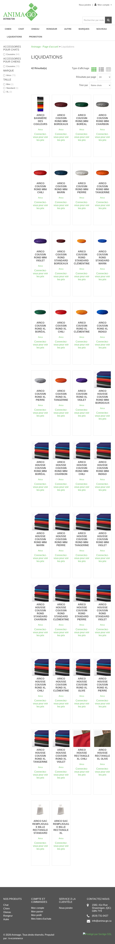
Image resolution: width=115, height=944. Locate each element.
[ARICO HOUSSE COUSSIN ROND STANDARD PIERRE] (81, 593)
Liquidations (14, 37)
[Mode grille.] (93, 69)
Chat (21, 29)
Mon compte (103, 5)
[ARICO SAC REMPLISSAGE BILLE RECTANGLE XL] (61, 809)
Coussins (12, 54)
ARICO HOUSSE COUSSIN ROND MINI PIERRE (61, 539)
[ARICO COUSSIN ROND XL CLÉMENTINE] (81, 311)
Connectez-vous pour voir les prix (40, 137)
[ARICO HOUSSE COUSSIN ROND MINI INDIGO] (102, 451)
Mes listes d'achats (41, 918)
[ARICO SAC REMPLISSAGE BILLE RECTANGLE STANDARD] (40, 809)
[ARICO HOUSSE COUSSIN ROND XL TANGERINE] (40, 738)
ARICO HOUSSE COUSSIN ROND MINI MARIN (40, 539)
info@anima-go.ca (101, 921)
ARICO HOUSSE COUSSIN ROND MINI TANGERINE (82, 539)
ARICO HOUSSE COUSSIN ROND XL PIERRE (102, 684)
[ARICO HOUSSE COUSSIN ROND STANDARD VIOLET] (102, 593)
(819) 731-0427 (100, 915)
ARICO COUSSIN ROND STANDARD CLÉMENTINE (82, 257)
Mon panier (37, 911)
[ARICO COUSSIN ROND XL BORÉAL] (40, 311)
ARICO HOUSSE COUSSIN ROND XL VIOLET (61, 756)
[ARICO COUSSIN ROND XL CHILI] (61, 311)
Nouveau (101, 29)
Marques (84, 29)
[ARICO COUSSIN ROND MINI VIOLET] (40, 240)
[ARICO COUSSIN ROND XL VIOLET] (81, 379)
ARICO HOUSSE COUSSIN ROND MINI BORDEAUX (102, 397)
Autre (67, 29)
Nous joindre (85, 5)
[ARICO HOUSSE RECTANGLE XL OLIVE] (102, 738)
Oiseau (35, 29)
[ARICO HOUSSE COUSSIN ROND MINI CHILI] (81, 451)
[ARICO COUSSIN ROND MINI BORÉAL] (81, 104)
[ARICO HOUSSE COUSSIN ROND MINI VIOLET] (102, 522)
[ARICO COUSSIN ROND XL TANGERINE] (61, 379)
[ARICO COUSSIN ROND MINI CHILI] (40, 172)
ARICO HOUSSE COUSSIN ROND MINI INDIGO (102, 468)
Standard (12, 88)
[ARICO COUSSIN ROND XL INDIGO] (102, 311)
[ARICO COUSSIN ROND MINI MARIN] (61, 172)
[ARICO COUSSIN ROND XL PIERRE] (40, 379)
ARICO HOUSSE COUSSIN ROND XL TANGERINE (40, 756)
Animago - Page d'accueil (44, 46)
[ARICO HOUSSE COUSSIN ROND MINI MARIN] (40, 522)
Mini (9, 84)
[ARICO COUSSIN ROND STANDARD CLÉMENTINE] (81, 240)
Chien (8, 29)
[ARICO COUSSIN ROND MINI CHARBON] (102, 104)
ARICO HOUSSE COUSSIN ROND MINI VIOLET (102, 539)
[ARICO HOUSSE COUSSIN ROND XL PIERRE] (102, 667)
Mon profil (36, 915)
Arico (11, 75)
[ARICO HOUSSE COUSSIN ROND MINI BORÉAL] (40, 451)
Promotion (35, 37)
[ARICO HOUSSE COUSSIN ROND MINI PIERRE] (61, 522)
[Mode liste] (100, 69)
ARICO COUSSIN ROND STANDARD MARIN (102, 257)
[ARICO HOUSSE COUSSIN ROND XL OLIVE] (81, 667)
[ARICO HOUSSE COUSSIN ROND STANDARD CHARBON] (40, 593)
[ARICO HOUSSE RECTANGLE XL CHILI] (81, 738)
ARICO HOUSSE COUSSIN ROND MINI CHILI (81, 468)
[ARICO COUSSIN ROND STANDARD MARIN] (102, 240)
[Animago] (20, 12)
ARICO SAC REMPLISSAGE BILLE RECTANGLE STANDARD (40, 827)
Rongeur (51, 29)
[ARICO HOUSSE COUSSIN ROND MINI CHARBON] (61, 451)
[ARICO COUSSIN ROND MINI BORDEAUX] (61, 104)
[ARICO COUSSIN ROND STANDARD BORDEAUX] (61, 240)
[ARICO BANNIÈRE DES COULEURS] (40, 104)
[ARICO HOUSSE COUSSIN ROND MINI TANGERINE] (81, 522)
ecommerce (16, 938)
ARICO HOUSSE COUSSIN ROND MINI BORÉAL (40, 468)
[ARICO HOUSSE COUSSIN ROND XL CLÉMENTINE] (61, 667)
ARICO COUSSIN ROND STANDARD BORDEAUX (61, 257)
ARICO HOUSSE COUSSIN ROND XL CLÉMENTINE (61, 684)
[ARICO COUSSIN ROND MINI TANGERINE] (102, 172)
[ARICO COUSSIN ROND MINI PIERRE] (81, 172)
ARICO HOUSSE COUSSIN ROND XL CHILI (40, 684)
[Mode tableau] (108, 69)
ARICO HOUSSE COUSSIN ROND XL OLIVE (81, 684)
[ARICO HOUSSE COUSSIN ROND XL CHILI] (40, 667)
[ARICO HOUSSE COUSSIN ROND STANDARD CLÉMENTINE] (61, 593)
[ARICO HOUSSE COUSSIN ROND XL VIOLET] (61, 738)
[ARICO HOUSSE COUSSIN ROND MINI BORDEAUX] (102, 379)
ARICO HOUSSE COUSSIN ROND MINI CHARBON (61, 468)
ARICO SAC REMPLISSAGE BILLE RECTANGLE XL (61, 827)
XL (9, 92)
